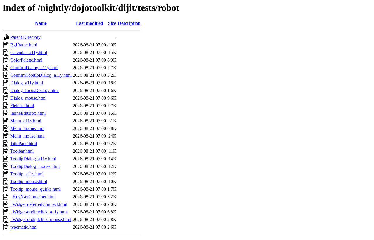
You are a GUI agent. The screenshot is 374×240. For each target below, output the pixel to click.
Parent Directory (25, 37)
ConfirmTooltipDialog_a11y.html (41, 75)
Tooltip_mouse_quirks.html (35, 189)
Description (129, 23)
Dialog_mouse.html (28, 97)
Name (41, 23)
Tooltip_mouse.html (28, 181)
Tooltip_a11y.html (27, 173)
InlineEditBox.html (28, 113)
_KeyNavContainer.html (33, 196)
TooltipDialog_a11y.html (33, 158)
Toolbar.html (22, 151)
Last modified (89, 23)
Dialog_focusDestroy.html (34, 90)
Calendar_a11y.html (28, 52)
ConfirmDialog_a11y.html (34, 67)
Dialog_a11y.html (26, 82)
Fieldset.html (22, 105)
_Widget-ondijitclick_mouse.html (40, 219)
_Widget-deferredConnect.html (38, 204)
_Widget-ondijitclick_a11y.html (39, 211)
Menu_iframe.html (27, 128)
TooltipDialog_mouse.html (35, 166)
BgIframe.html (23, 44)
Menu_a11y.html (25, 120)
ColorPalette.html (26, 60)
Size (112, 23)
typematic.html (23, 227)
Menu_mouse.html (27, 135)
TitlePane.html (23, 143)
